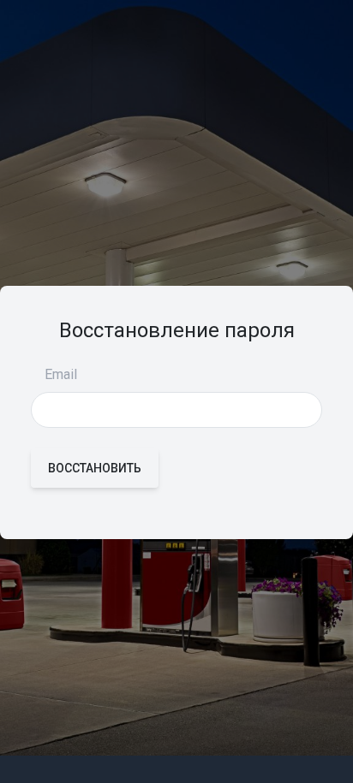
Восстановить (94, 468)
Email (61, 374)
